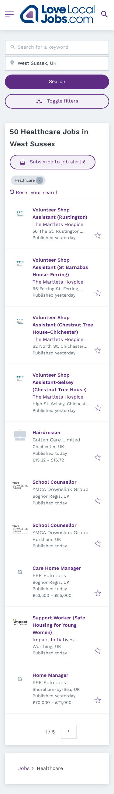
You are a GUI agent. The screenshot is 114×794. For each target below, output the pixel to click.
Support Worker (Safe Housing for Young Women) (59, 625)
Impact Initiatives (53, 640)
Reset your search (37, 192)
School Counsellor (55, 482)
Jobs (23, 768)
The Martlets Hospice (58, 224)
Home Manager (50, 675)
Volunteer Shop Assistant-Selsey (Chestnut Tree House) (60, 382)
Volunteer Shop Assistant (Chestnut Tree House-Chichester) (63, 325)
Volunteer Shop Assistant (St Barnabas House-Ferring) (60, 267)
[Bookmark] (98, 236)
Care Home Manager (57, 568)
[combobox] (57, 47)
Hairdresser (47, 432)
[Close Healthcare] (39, 180)
